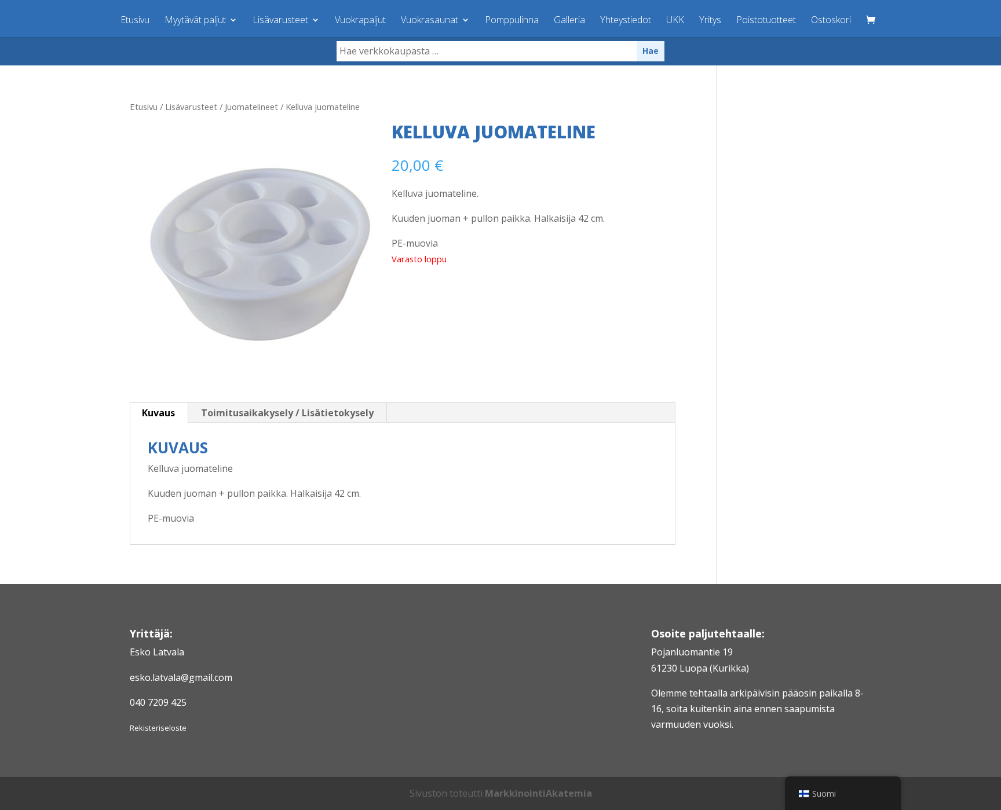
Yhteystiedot (625, 21)
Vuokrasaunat (429, 21)
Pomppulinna (512, 21)
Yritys (710, 21)
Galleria (569, 21)
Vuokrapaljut (360, 21)
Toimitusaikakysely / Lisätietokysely (287, 412)
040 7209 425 (158, 702)
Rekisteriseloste (158, 728)
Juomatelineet (251, 106)
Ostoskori (831, 21)
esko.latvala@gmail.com (181, 677)
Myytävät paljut (195, 21)
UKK (675, 21)
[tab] (158, 413)
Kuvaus (158, 412)
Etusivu (134, 21)
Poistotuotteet (766, 21)
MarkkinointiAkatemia (538, 793)
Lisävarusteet (280, 21)
